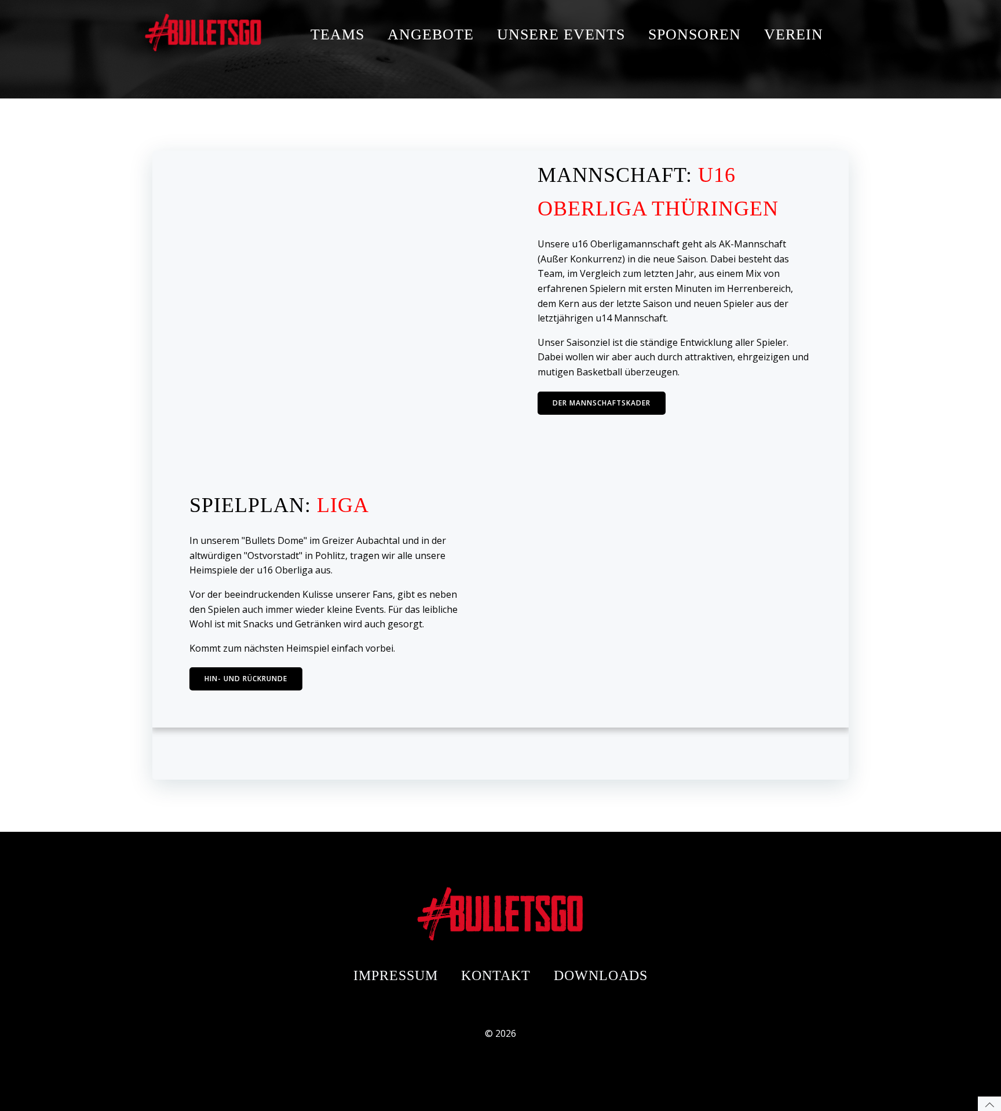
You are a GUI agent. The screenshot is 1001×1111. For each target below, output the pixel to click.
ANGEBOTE (431, 34)
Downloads (601, 975)
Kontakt (496, 975)
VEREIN (793, 34)
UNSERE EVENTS (561, 34)
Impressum (395, 975)
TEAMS (337, 34)
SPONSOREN (694, 34)
